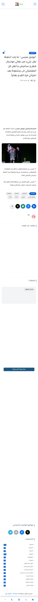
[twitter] (27, 532)
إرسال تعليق (29, 289)
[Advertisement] (19, 31)
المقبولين (18, 557)
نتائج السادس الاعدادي (18, 573)
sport (10, 197)
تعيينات (18, 560)
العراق (18, 554)
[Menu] (19, 600)
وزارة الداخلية (18, 582)
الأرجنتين (32, 53)
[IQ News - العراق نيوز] (19, 4)
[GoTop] (5, 600)
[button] (28, 206)
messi (16, 197)
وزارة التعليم (18, 579)
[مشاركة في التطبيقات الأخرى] (12, 206)
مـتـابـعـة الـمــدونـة (19, 369)
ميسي (23, 197)
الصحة (18, 551)
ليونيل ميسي (31, 197)
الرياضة (17, 193)
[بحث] (3, 4)
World (18, 545)
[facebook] (22, 532)
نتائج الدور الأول (18, 563)
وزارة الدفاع (18, 585)
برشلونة (9, 193)
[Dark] (12, 600)
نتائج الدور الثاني (18, 570)
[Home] (32, 600)
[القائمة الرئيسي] (35, 4)
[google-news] (16, 532)
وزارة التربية (18, 576)
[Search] (25, 600)
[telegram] (10, 532)
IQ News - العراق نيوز (11, 594)
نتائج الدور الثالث (18, 566)
